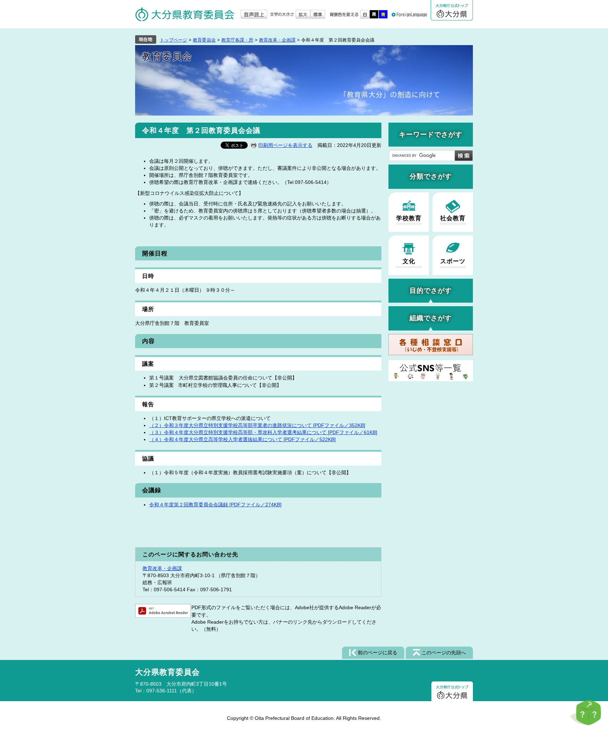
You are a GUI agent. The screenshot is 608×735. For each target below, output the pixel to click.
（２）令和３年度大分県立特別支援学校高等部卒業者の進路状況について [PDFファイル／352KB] (257, 425)
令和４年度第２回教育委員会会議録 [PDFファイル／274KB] (215, 504)
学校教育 (409, 218)
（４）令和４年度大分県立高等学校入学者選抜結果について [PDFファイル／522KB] (242, 439)
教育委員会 (204, 40)
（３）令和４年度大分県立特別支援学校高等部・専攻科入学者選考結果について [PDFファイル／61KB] (263, 432)
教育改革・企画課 (277, 40)
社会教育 (453, 218)
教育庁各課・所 (237, 40)
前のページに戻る (377, 652)
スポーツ (453, 261)
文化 (409, 261)
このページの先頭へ (444, 652)
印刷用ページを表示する (285, 145)
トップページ (173, 40)
